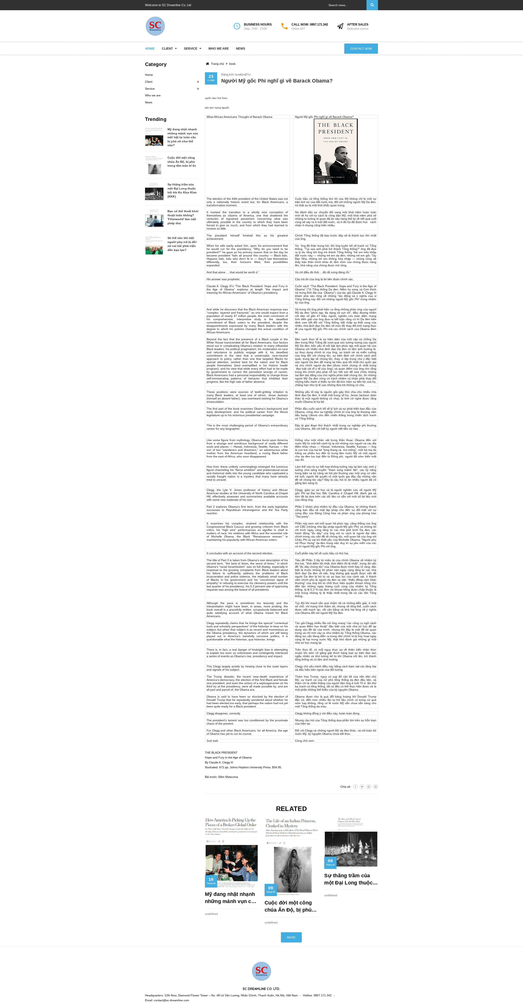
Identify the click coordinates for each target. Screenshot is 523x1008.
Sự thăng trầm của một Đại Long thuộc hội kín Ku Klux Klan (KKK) (349, 879)
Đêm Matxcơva (228, 776)
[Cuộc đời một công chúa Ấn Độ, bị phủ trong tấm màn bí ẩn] (154, 165)
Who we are (153, 95)
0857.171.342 (319, 24)
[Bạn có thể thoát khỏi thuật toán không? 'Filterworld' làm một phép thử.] (154, 218)
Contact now (361, 48)
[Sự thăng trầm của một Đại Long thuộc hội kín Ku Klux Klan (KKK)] (154, 192)
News (148, 102)
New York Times (219, 98)
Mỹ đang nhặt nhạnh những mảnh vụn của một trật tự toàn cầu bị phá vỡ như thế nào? (231, 898)
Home (149, 74)
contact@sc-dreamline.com (171, 1000)
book (232, 63)
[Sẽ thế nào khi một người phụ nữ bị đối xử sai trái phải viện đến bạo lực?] (154, 245)
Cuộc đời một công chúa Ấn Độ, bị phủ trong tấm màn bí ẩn (289, 906)
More (291, 937)
